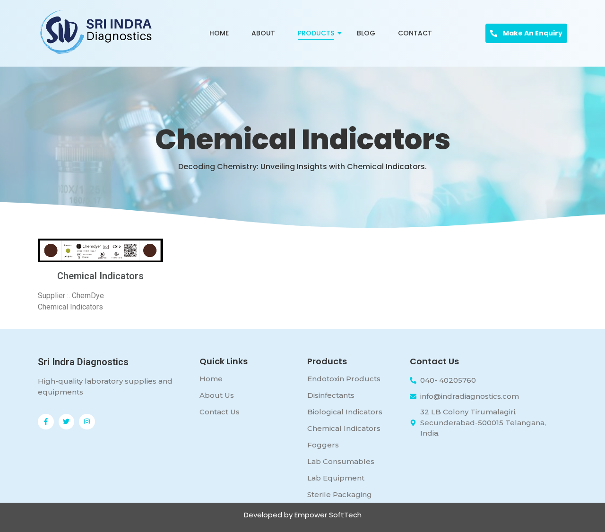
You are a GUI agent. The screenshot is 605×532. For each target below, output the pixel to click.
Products (316, 33)
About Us (216, 395)
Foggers (323, 444)
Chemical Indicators (343, 428)
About (263, 33)
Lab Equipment (335, 477)
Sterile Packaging (339, 494)
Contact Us (219, 411)
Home (219, 33)
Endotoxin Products (343, 378)
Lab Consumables (340, 461)
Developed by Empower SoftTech (303, 515)
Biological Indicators (344, 411)
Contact (415, 33)
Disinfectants (330, 395)
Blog (366, 33)
